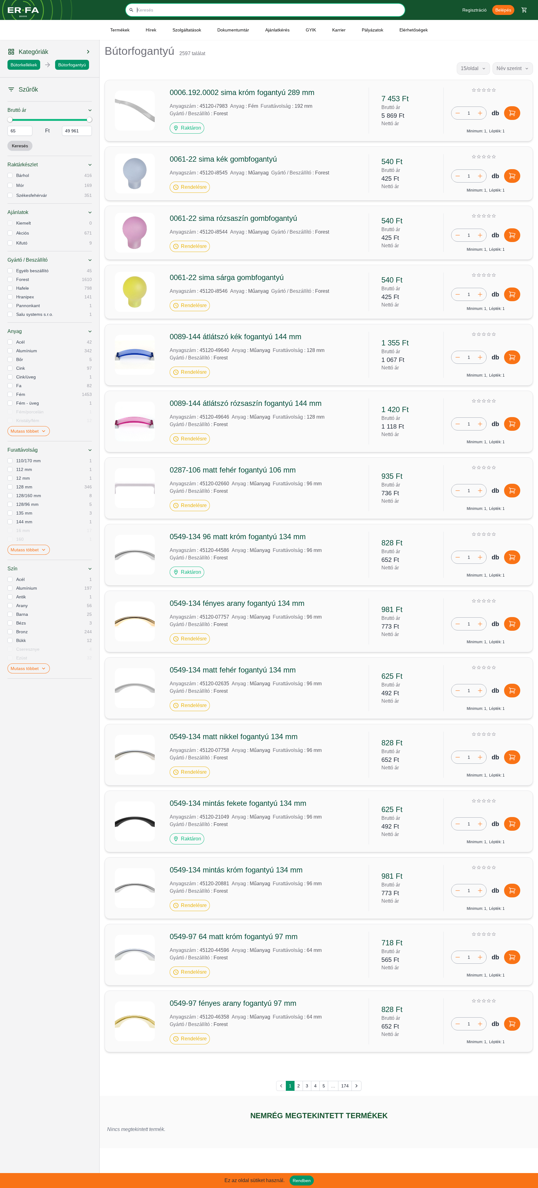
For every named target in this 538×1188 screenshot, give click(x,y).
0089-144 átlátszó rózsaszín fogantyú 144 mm (246, 403)
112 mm (24, 469)
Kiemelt (23, 223)
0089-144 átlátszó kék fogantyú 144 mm (235, 336)
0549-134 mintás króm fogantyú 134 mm (236, 870)
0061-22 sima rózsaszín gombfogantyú (233, 218)
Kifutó (21, 242)
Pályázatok (372, 29)
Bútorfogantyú (72, 64)
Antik (21, 596)
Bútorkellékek (24, 64)
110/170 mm (28, 460)
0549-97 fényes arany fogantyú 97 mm (233, 1003)
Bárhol (22, 175)
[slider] (9, 119)
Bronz (22, 631)
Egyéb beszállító (32, 270)
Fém (20, 394)
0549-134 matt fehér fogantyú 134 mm (233, 670)
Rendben (302, 1180)
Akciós (22, 232)
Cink (20, 368)
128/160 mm (28, 495)
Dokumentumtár (233, 29)
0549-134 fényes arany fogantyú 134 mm (237, 603)
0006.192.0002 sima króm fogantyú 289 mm (242, 92)
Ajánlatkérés (277, 29)
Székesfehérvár (31, 195)
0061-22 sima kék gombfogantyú (223, 159)
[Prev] (281, 1086)
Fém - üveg (27, 403)
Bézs (21, 622)
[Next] (356, 1086)
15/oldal (470, 68)
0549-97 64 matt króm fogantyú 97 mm (234, 936)
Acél (20, 342)
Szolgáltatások (186, 29)
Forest (22, 279)
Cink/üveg (26, 376)
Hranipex (25, 296)
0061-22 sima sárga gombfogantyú (227, 277)
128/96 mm (27, 504)
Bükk (21, 640)
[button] (187, 128)
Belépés (503, 9)
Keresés (20, 145)
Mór (20, 185)
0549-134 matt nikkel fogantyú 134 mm (234, 736)
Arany (22, 605)
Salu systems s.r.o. (34, 314)
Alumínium (26, 350)
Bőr (19, 359)
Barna (22, 614)
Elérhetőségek (413, 29)
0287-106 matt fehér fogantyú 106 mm (233, 470)
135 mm (24, 513)
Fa (18, 385)
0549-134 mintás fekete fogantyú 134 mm (238, 803)
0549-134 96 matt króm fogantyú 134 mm (238, 536)
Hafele (22, 288)
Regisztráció (474, 9)
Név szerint (509, 68)
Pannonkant (28, 305)
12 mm (23, 478)
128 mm (24, 486)
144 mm (24, 521)
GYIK (311, 29)
